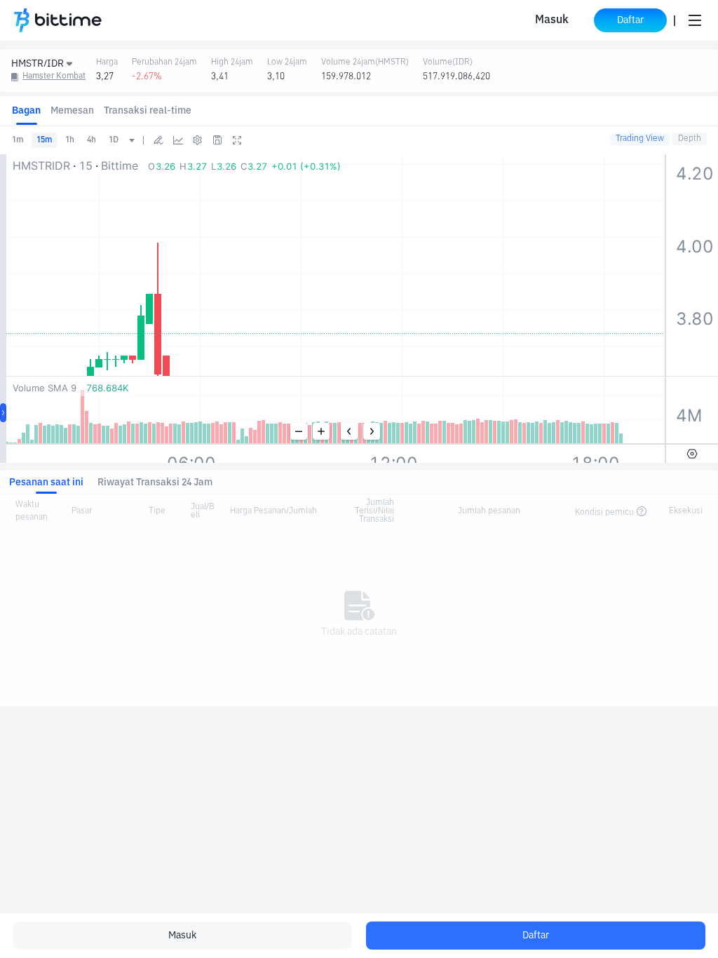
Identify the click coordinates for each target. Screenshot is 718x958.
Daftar (535, 935)
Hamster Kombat (54, 76)
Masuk (552, 20)
